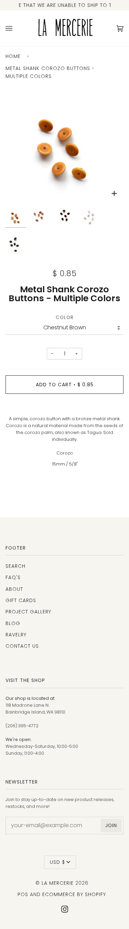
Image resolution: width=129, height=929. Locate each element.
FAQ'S (13, 577)
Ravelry (16, 634)
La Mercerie (58, 883)
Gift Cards (21, 600)
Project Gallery (28, 611)
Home (13, 56)
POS (23, 894)
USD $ (57, 862)
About (14, 589)
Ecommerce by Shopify (74, 894)
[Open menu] (16, 28)
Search (15, 566)
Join (111, 825)
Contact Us (22, 646)
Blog (13, 623)
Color (65, 317)
